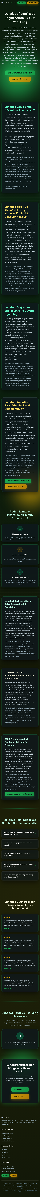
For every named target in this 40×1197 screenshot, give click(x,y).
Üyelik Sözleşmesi (6, 1155)
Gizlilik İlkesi (4, 1152)
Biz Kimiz (4, 1149)
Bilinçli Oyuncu (5, 1157)
